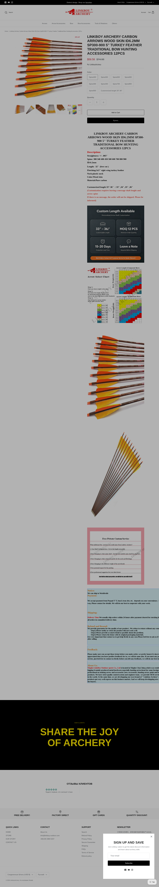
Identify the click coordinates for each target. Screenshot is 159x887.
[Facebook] (125, 870)
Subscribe (128, 863)
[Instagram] (132, 870)
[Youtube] (129, 870)
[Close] (151, 836)
